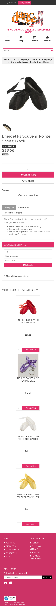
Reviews (7, 213)
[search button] (52, 50)
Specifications (24, 207)
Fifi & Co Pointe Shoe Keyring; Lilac (28, 379)
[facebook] (10, 583)
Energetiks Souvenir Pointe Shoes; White (28, 437)
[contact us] (5, 583)
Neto (23, 604)
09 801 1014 (11, 3)
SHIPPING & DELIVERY (36, 547)
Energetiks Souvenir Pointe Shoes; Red (28, 321)
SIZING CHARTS (12, 550)
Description (9, 207)
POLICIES (35, 543)
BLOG (8, 557)
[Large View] (7, 127)
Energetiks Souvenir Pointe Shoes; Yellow (28, 495)
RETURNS (36, 552)
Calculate (29, 265)
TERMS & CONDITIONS (35, 557)
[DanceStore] (28, 18)
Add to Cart (29, 174)
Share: (5, 146)
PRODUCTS (10, 546)
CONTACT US (11, 553)
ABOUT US (10, 543)
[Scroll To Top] (47, 598)
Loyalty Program (24, 3)
